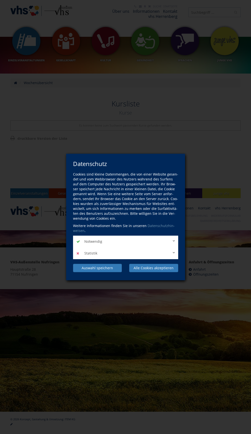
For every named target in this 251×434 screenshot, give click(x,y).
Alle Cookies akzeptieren (154, 268)
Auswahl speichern (97, 268)
